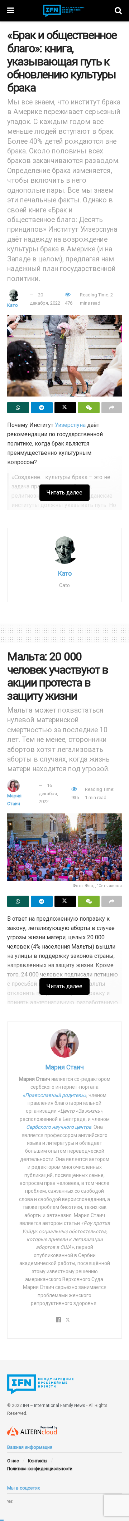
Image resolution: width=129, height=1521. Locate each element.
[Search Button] (118, 10)
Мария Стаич (65, 1067)
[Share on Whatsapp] (18, 407)
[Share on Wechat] (89, 407)
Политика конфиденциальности (39, 1468)
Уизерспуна (70, 425)
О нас (13, 1460)
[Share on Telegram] (42, 407)
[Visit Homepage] (64, 11)
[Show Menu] (10, 10)
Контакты (37, 1460)
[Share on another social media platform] (111, 407)
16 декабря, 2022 (48, 793)
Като (12, 305)
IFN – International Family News (54, 1405)
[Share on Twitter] (65, 407)
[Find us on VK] (10, 1501)
